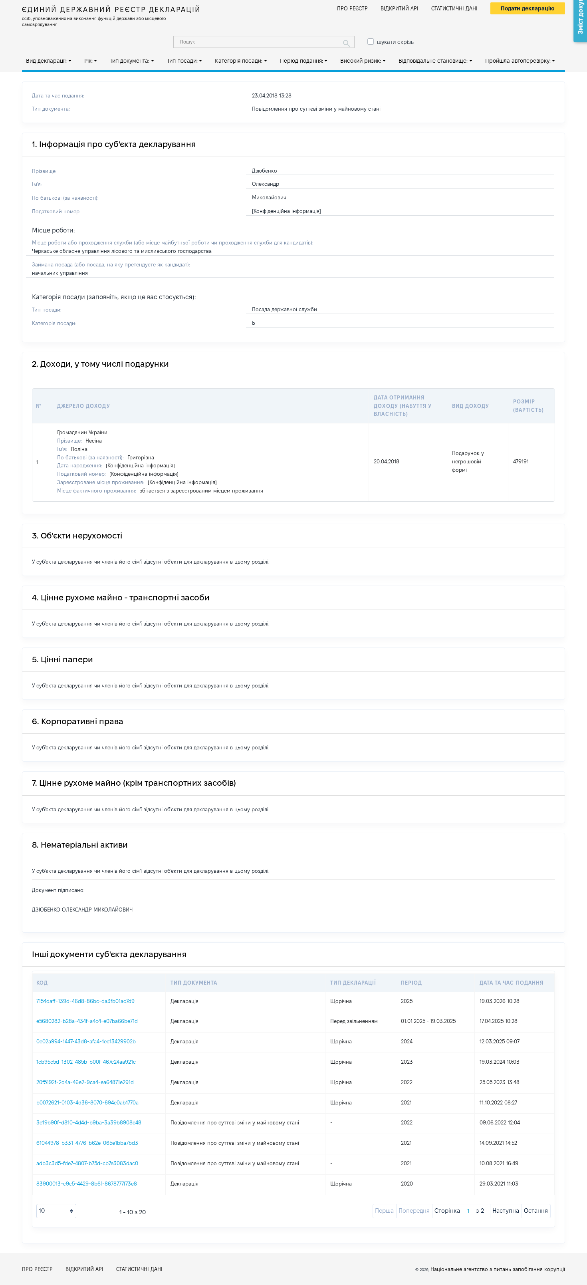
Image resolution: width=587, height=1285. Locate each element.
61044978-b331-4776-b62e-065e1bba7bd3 (87, 1143)
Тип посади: (182, 61)
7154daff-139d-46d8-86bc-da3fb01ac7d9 (85, 1001)
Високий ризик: (360, 61)
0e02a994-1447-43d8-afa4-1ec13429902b (86, 1041)
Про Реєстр (352, 8)
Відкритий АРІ (399, 8)
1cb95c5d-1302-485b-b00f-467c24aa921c (86, 1062)
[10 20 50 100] (56, 1211)
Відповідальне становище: (433, 61)
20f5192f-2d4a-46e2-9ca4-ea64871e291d (85, 1082)
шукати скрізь (395, 42)
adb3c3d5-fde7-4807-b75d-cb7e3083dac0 (87, 1163)
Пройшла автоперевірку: (518, 61)
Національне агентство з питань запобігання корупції (497, 1269)
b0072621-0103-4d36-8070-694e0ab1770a (87, 1102)
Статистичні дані (454, 8)
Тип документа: (129, 61)
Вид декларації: (46, 61)
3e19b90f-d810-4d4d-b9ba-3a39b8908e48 (88, 1122)
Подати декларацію (528, 8)
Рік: (88, 61)
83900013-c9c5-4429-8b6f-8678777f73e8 (86, 1183)
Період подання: (301, 61)
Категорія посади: (238, 61)
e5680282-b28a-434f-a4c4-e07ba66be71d (87, 1021)
